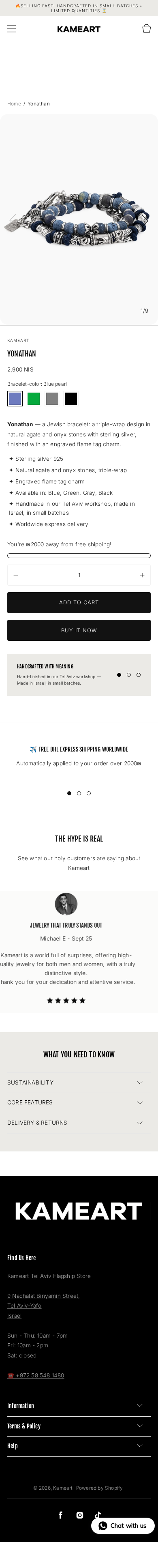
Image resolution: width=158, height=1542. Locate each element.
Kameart (63, 1488)
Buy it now (79, 630)
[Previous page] (24, 219)
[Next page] (133, 219)
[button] (11, 29)
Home (14, 104)
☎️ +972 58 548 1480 (35, 1375)
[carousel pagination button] (119, 675)
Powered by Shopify (99, 1488)
